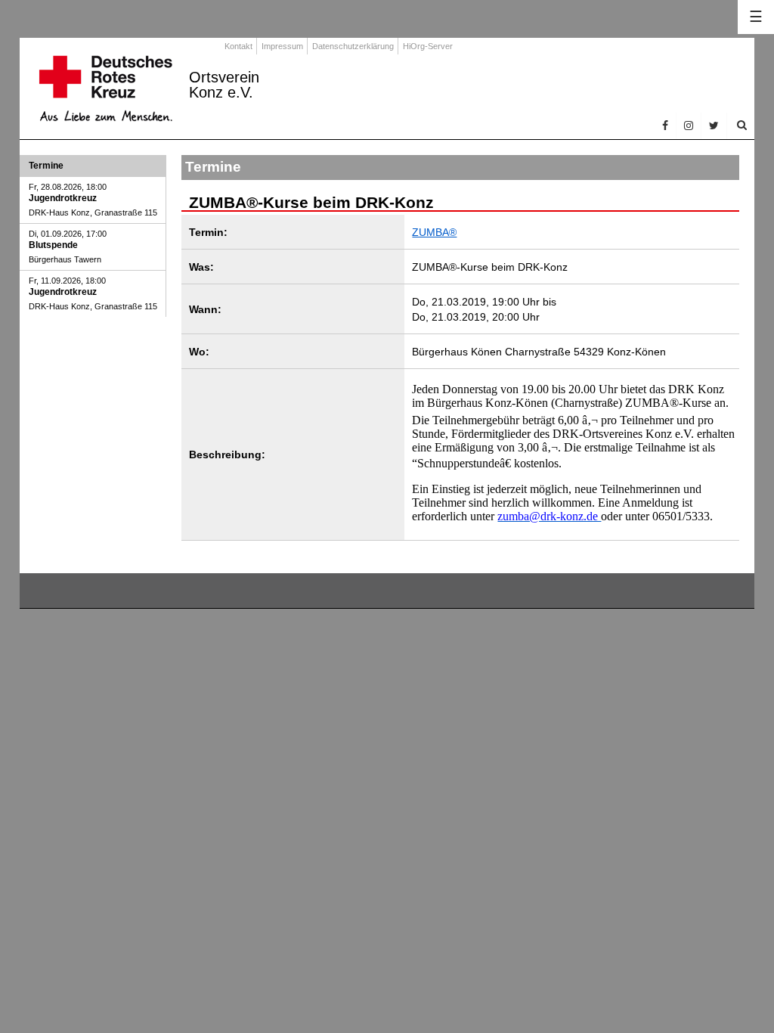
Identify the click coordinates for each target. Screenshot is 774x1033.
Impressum (282, 46)
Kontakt (238, 46)
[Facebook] (665, 126)
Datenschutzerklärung (353, 46)
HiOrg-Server (428, 46)
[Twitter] (714, 126)
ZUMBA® (434, 232)
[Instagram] (688, 126)
